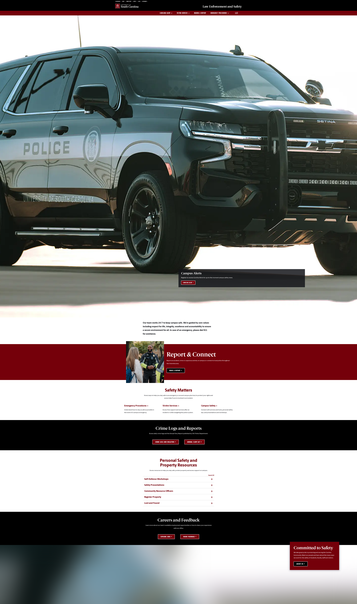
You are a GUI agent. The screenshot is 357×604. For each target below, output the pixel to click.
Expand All (211, 475)
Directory (128, 1)
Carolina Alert (165, 13)
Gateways (144, 1)
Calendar (117, 1)
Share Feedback (189, 537)
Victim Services (182, 13)
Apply (134, 1)
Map (123, 1)
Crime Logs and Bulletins (164, 442)
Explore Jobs (165, 537)
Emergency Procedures (218, 13)
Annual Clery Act (193, 442)
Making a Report (200, 13)
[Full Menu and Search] (236, 13)
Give (139, 1)
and (222, 6)
